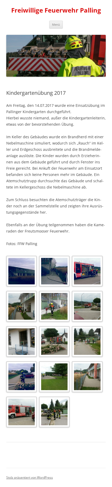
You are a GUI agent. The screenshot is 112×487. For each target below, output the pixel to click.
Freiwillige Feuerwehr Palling (56, 10)
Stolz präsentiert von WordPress (29, 477)
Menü (56, 24)
